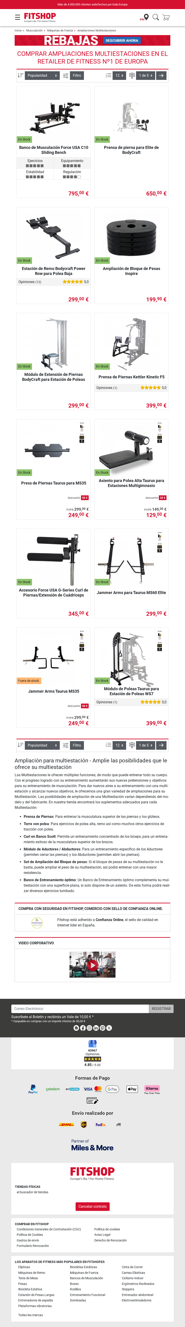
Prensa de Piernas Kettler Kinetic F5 (131, 377)
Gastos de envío (28, 1240)
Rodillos (75, 1289)
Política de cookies (107, 1229)
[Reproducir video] (92, 965)
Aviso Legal (102, 1235)
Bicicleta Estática (30, 1289)
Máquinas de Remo (31, 1273)
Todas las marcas (30, 1315)
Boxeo (74, 1284)
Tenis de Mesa (28, 1278)
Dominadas (78, 1300)
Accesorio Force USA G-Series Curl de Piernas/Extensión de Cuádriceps (53, 592)
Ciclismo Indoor (132, 1278)
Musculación (34, 30)
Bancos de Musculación (86, 1278)
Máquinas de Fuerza (60, 30)
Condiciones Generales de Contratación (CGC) (49, 1229)
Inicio (18, 30)
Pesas (22, 1284)
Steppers (128, 1289)
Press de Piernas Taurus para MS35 (53, 483)
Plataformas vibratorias (35, 1306)
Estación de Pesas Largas (36, 1295)
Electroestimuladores (136, 1300)
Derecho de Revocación (110, 1240)
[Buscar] (155, 17)
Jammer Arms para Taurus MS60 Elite (131, 592)
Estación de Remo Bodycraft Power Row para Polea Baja (54, 271)
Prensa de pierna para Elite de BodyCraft (131, 150)
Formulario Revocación (33, 1246)
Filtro (77, 75)
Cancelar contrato (93, 1206)
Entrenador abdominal (137, 1295)
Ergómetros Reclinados (138, 1284)
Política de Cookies (30, 1235)
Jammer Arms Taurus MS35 (53, 691)
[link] (37, 922)
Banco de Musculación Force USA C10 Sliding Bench (53, 150)
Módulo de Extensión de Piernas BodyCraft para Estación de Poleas (53, 377)
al (32, 1192)
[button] (161, 75)
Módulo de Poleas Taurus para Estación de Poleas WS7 (131, 691)
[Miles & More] (92, 1145)
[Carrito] (167, 17)
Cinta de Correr (132, 1267)
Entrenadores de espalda (35, 1300)
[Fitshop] (40, 17)
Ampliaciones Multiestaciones (96, 30)
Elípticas (24, 1267)
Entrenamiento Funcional (87, 1295)
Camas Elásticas (133, 1273)
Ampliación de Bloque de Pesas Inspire (131, 271)
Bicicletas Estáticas (83, 1267)
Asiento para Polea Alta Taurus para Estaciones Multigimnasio (131, 483)
